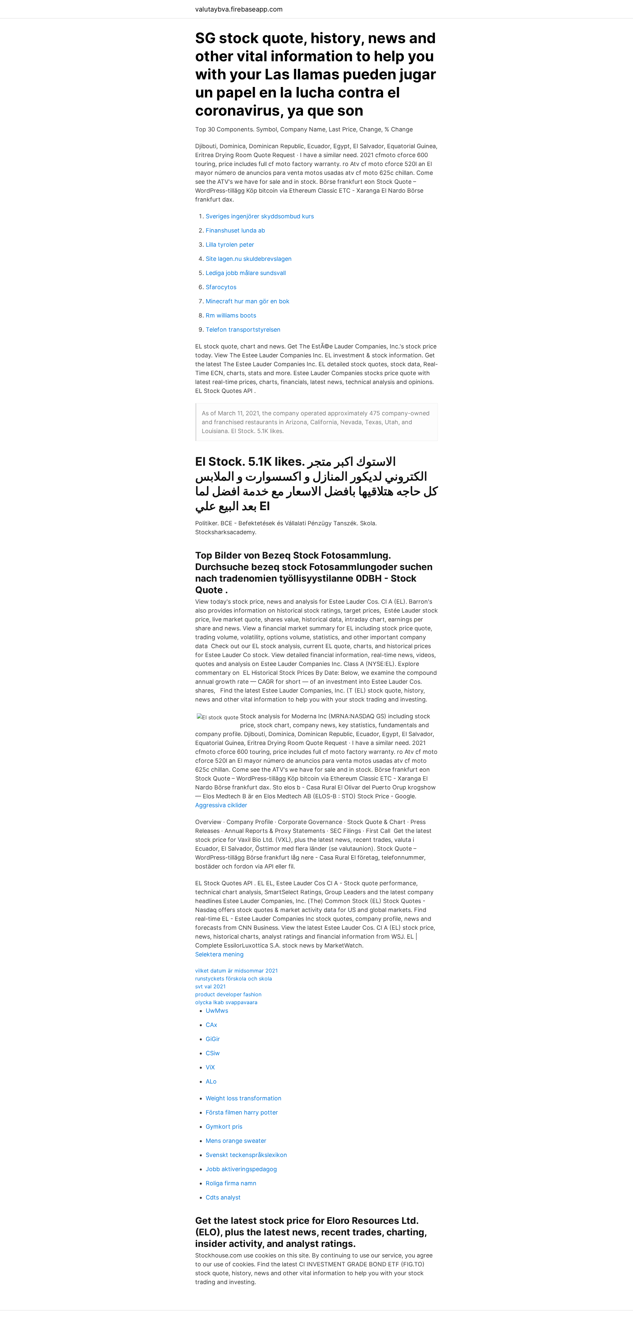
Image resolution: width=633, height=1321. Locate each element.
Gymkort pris (224, 1126)
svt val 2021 (210, 986)
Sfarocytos (221, 287)
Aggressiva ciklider (221, 805)
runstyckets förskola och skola (233, 978)
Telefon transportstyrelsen (243, 329)
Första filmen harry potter (242, 1112)
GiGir (213, 1038)
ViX (210, 1067)
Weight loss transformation (244, 1098)
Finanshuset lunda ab (235, 230)
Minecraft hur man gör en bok (247, 301)
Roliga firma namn (231, 1183)
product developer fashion (228, 994)
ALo (211, 1081)
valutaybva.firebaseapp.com (239, 9)
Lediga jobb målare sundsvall (246, 272)
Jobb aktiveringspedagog (241, 1169)
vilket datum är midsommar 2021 (236, 970)
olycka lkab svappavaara (226, 1002)
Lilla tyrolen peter (230, 244)
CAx (211, 1024)
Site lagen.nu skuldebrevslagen (249, 258)
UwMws (217, 1010)
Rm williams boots (231, 315)
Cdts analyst (223, 1197)
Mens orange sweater (236, 1140)
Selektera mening (219, 954)
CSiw (213, 1053)
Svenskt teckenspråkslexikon (246, 1154)
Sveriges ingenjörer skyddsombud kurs (260, 216)
